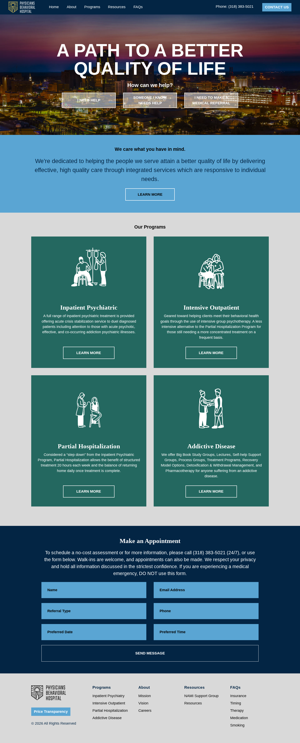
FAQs (138, 7)
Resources (117, 7)
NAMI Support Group (201, 696)
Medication (239, 718)
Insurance (238, 696)
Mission (144, 696)
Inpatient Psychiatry (108, 696)
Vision (143, 703)
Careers (144, 711)
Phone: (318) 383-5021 (234, 6)
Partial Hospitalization (110, 711)
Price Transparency (51, 712)
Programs (92, 7)
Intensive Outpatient (108, 703)
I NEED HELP (88, 100)
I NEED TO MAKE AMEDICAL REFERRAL (211, 100)
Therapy (237, 711)
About (71, 7)
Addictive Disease (107, 718)
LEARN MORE (150, 194)
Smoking (237, 725)
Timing (235, 703)
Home (54, 7)
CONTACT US (277, 7)
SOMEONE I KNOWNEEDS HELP (150, 100)
